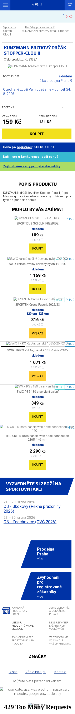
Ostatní (7, 31)
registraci (24, 147)
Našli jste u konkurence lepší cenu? (31, 157)
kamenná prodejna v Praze (19, 611)
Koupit (37, 248)
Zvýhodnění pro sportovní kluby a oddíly (23, 640)
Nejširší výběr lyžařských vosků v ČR (58, 625)
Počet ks (8, 107)
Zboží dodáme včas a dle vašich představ (60, 640)
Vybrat (37, 333)
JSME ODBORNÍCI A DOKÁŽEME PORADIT (59, 611)
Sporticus (9, 27)
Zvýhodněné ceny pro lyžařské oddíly (31, 166)
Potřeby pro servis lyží (40, 27)
